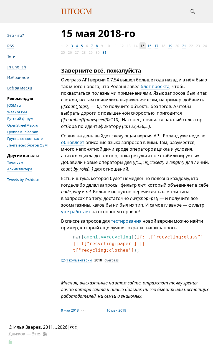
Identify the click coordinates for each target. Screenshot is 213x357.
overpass (112, 260)
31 (104, 52)
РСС (73, 327)
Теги (11, 56)
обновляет (72, 142)
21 (184, 45)
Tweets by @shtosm (23, 179)
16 (149, 45)
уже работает (75, 212)
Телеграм (15, 162)
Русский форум (20, 118)
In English (16, 67)
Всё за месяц (19, 88)
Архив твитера (19, 168)
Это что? (15, 35)
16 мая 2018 (116, 310)
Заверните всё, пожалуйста (101, 70)
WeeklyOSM (17, 111)
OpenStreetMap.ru (22, 125)
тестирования (126, 221)
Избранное (18, 77)
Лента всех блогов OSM (27, 145)
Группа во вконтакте (25, 138)
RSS (10, 45)
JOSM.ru (14, 105)
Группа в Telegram (22, 131)
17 (156, 45)
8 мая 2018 (70, 310)
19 (170, 45)
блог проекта (155, 86)
